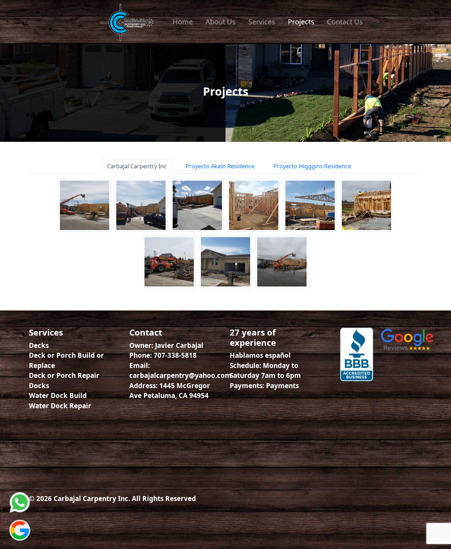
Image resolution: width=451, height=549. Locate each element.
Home (183, 21)
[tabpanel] (225, 234)
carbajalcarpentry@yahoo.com (180, 375)
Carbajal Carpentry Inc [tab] (137, 166)
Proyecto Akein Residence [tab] (220, 166)
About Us (220, 21)
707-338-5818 (175, 355)
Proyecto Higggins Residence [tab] (312, 166)
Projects (301, 21)
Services (261, 21)
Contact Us (345, 21)
